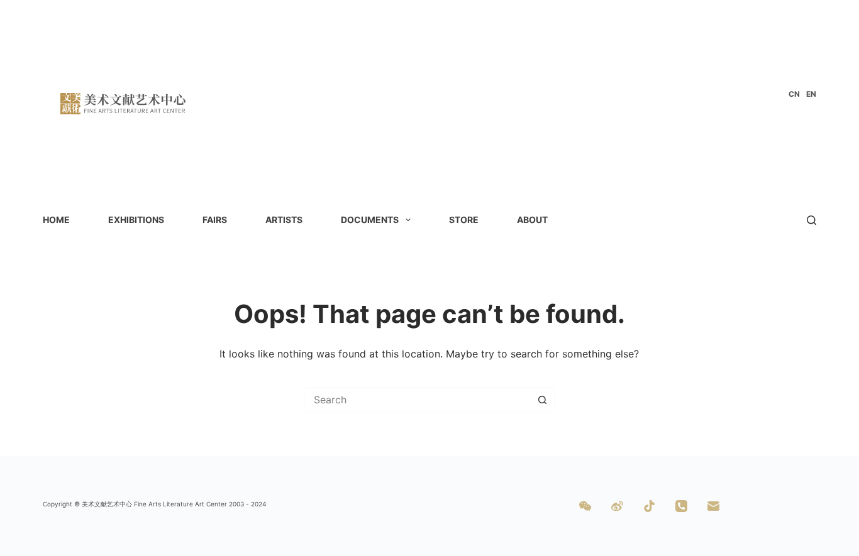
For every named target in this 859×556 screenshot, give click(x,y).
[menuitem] (794, 94)
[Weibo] (617, 506)
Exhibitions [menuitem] (136, 219)
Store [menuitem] (464, 219)
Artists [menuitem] (283, 219)
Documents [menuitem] (370, 219)
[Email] (713, 506)
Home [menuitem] (56, 219)
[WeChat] (585, 506)
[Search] (811, 220)
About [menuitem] (532, 219)
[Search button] (542, 399)
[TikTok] (649, 506)
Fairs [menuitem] (214, 219)
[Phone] (681, 506)
